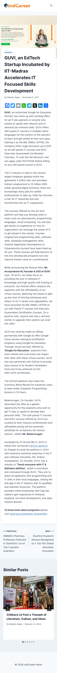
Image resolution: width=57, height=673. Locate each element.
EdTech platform (38, 445)
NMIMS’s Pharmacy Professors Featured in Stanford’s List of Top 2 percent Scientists (14, 541)
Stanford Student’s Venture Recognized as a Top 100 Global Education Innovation (42, 541)
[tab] (23, 642)
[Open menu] (51, 5)
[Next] (49, 607)
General (8, 52)
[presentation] (28, 592)
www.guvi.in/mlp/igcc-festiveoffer (28, 513)
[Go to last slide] (8, 607)
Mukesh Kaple (13, 97)
